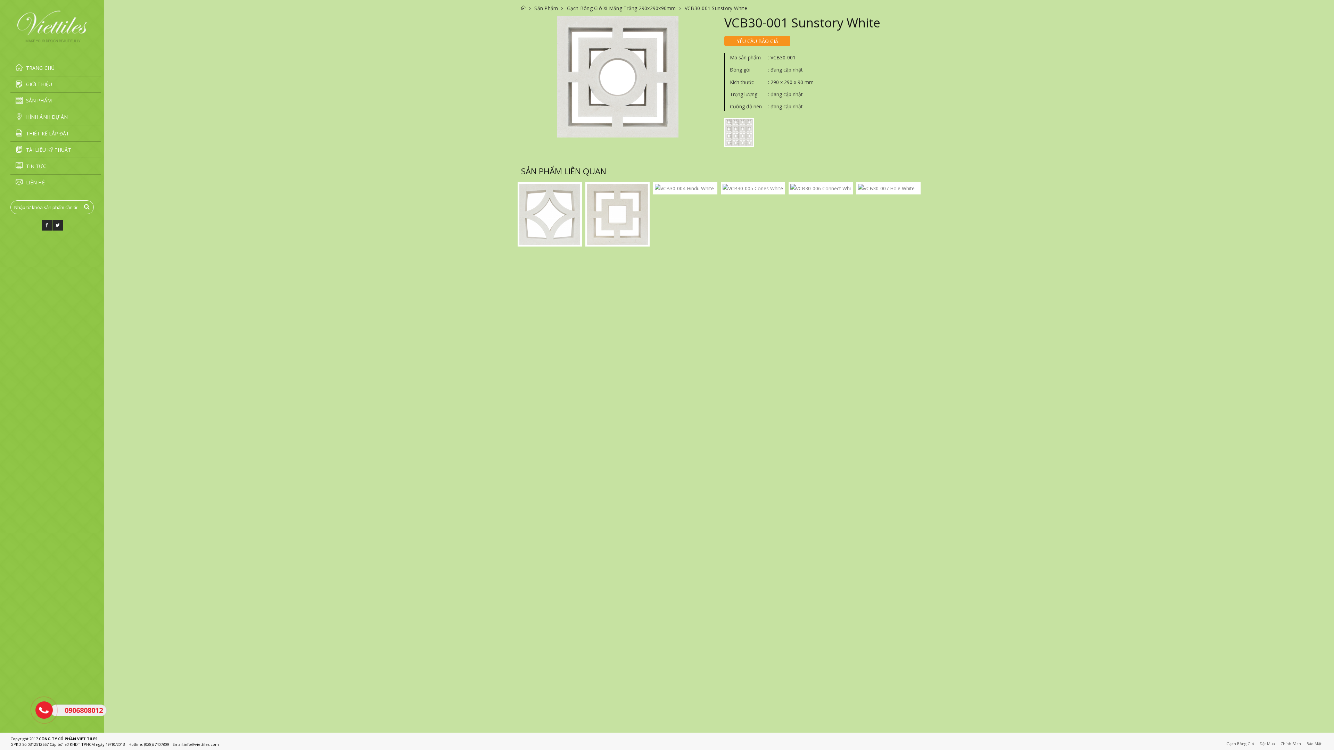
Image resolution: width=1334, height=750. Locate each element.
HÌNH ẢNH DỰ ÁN (47, 117)
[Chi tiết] (617, 77)
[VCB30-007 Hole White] (888, 188)
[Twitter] (57, 225)
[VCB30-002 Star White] (550, 214)
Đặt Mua (1267, 743)
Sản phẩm (546, 8)
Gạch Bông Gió (1240, 743)
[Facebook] (47, 225)
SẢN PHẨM (39, 100)
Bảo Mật (1314, 743)
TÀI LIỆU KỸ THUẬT (48, 150)
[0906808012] (44, 710)
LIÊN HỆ (35, 182)
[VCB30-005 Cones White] (753, 188)
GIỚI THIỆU (39, 84)
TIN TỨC (36, 166)
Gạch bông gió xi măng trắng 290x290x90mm (621, 8)
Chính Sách (1291, 743)
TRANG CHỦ (40, 68)
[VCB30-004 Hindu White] (685, 188)
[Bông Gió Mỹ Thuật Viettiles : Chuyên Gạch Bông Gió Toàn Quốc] (52, 26)
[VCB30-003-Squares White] (617, 214)
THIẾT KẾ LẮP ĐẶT (47, 133)
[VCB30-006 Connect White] (821, 188)
